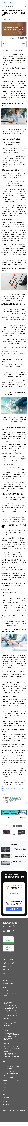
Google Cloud (6, 999)
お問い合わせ (6, 1101)
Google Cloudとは (7, 966)
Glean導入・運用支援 (8, 1068)
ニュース (5, 1094)
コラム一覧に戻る (14, 834)
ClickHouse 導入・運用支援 (10, 1036)
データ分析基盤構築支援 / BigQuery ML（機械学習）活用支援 (11, 1034)
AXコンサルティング (8, 995)
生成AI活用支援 (7, 1064)
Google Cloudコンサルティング (10, 994)
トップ (4, 956)
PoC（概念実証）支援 (8, 1025)
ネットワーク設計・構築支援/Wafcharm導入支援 (10, 1054)
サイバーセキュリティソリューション (11, 1046)
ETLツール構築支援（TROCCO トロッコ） (8, 1039)
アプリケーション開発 (8, 1024)
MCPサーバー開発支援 (8, 1075)
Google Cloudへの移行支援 (10, 1005)
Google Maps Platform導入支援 (11, 1015)
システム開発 (6, 1019)
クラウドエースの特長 (8, 959)
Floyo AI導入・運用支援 (9, 1071)
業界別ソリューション (8, 983)
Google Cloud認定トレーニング (11, 1080)
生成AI (4, 1061)
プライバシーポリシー (10, 1110)
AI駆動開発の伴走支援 (8, 1077)
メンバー (5, 977)
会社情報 (5, 1084)
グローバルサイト (5, 1112)
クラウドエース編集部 (14, 50)
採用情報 (5, 1104)
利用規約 (4, 1110)
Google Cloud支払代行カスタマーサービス (9, 1002)
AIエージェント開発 (8, 1070)
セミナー (5, 1087)
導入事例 (5, 980)
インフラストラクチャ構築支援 (10, 1022)
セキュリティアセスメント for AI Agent (12, 1048)
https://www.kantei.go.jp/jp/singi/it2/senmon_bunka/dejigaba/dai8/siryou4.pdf (13, 353)
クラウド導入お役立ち (6, 19)
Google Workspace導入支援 (10, 1013)
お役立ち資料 (6, 1097)
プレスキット (17, 1110)
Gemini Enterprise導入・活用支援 (11, 1066)
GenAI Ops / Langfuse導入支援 (11, 1073)
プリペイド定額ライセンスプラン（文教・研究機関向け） (10, 1007)
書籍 (4, 973)
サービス (5, 987)
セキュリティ (6, 1043)
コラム (4, 1091)
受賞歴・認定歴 (6, 970)
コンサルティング (7, 990)
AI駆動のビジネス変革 (8, 963)
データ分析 (5, 1030)
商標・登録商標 (22, 1110)
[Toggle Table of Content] (23, 43)
